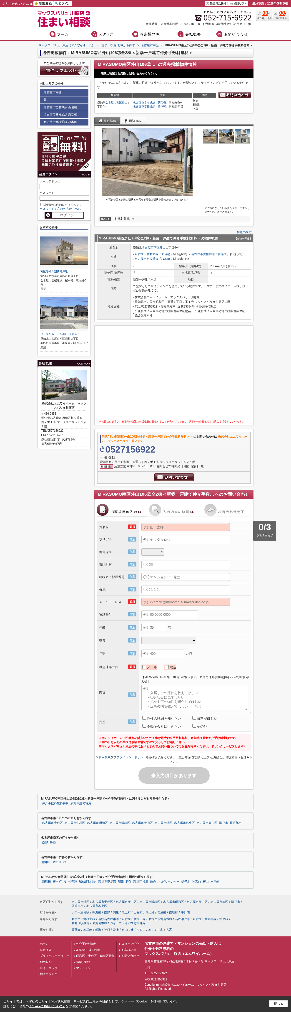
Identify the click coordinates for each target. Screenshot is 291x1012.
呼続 (53, 842)
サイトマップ (49, 968)
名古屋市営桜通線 (144, 106)
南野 (45, 842)
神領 (107, 929)
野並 (129, 881)
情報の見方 (244, 232)
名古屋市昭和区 (97, 823)
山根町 (138, 912)
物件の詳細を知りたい (164, 718)
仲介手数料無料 (86, 944)
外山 (124, 102)
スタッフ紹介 (130, 944)
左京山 (141, 929)
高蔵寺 (76, 929)
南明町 (173, 912)
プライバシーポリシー (131, 757)
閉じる (278, 1003)
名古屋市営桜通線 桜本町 (60, 122)
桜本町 (162, 106)
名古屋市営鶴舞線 (204, 919)
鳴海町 (96, 912)
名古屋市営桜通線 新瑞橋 (60, 114)
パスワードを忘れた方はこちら (60, 209)
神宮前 (196, 881)
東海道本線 (99, 923)
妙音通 (72, 881)
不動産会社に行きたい (164, 726)
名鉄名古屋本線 (108, 919)
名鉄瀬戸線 (182, 919)
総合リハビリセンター (165, 881)
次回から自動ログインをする (63, 205)
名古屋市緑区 (163, 823)
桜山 (206, 881)
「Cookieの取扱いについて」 (47, 1006)
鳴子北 (185, 881)
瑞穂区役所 (140, 881)
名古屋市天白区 (207, 823)
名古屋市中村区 (75, 823)
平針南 (185, 912)
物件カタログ (49, 974)
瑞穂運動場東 (88, 881)
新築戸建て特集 (80, 803)
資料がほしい (207, 718)
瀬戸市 (223, 823)
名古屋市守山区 (142, 823)
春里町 (161, 912)
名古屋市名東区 (184, 823)
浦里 (116, 912)
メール (152, 667)
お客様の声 (128, 950)
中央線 (223, 919)
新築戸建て (83, 962)
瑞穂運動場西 (107, 881)
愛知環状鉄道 (80, 923)
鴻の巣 (150, 912)
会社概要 (46, 950)
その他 (202, 726)
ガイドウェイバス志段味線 (128, 923)
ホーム (44, 944)
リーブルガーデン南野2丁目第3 (59, 334)
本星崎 (57, 862)
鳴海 (98, 929)
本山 (151, 929)
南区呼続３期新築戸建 (55, 271)
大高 (169, 929)
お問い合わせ (130, 956)
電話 (172, 667)
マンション (83, 968)
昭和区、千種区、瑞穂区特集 (95, 956)
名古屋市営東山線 (134, 919)
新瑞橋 (162, 102)
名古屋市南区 (113, 102)
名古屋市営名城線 (144, 102)
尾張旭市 (236, 823)
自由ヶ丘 (128, 929)
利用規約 (104, 757)
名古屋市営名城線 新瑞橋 (60, 107)
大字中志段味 (80, 912)
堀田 (121, 881)
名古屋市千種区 (52, 823)
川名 (160, 929)
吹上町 (126, 912)
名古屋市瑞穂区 (120, 823)
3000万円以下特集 (88, 950)
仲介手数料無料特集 (55, 803)
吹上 (116, 929)
